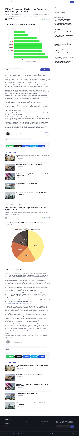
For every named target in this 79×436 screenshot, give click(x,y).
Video (26, 424)
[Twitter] (8, 426)
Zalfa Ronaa (18, 341)
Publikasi (27, 426)
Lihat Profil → (46, 132)
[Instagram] (46, 135)
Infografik (27, 423)
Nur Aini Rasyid (19, 133)
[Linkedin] (48, 135)
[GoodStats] (8, 420)
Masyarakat (40, 2)
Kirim (72, 426)
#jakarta (28, 139)
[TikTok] (14, 426)
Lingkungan (48, 2)
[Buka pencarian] (65, 2)
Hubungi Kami (43, 423)
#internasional (15, 139)
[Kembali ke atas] (73, 434)
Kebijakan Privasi (52, 433)
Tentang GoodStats (45, 421)
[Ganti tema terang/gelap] (68, 2)
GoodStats (55, 2)
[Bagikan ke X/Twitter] (44, 19)
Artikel (26, 421)
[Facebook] (6, 426)
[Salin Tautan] (49, 19)
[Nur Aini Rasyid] (8, 134)
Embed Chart (18, 69)
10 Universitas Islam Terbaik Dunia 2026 (26, 183)
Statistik (6, 6)
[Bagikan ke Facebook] (47, 19)
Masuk (72, 1)
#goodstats (8, 139)
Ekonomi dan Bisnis (26, 2)
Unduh (8, 69)
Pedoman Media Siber (45, 424)
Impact (42, 426)
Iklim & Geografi (19, 6)
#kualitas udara (22, 139)
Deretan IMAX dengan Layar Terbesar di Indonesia (29, 164)
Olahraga (34, 2)
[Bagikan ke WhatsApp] (42, 19)
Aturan (46, 433)
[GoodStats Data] (9, 2)
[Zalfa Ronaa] (8, 342)
